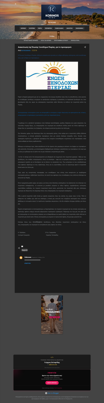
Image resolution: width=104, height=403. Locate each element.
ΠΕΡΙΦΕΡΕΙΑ (48, 28)
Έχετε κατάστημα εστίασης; (52, 388)
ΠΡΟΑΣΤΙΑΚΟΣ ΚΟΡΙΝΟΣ (31, 40)
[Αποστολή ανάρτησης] (22, 247)
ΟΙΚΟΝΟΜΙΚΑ (79, 28)
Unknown (27, 257)
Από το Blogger (53, 393)
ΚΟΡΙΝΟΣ (23, 28)
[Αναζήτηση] (88, 4)
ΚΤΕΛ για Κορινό (46, 40)
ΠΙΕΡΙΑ (40, 28)
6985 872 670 (52, 364)
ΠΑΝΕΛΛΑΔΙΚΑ (59, 28)
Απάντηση (27, 263)
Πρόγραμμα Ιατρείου (61, 40)
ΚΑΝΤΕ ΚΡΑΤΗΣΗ (52, 383)
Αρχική (24, 250)
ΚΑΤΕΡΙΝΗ (32, 28)
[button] (85, 47)
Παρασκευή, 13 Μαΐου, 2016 (38, 257)
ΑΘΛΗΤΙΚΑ (69, 28)
